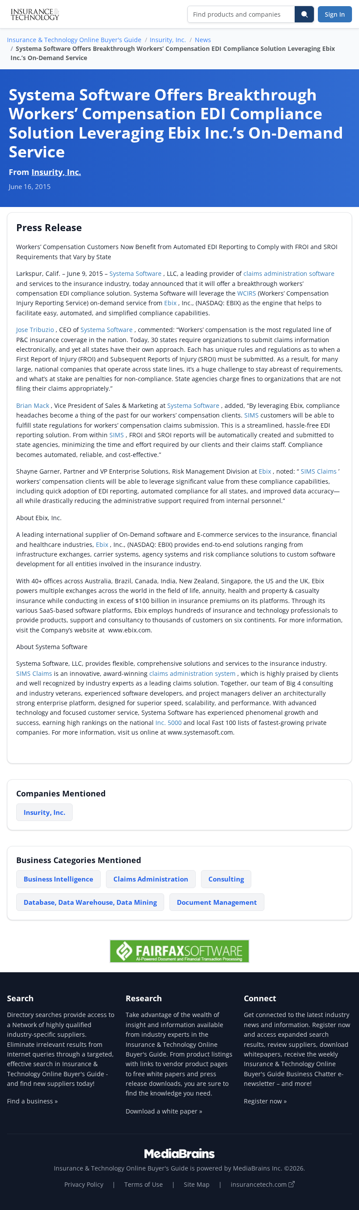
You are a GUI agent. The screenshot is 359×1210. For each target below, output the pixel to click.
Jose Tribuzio (36, 329)
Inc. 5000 (169, 722)
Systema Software (136, 273)
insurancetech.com (260, 1184)
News (203, 40)
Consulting (226, 878)
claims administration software (288, 273)
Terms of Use (143, 1184)
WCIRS (247, 293)
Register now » (265, 1101)
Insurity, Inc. (168, 40)
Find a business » (32, 1101)
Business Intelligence (58, 878)
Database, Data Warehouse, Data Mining (90, 902)
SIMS (252, 415)
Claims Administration (150, 878)
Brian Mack (33, 405)
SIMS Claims (319, 471)
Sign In (335, 14)
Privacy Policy (83, 1184)
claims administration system (193, 673)
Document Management (217, 902)
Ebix (171, 303)
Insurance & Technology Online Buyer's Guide (74, 40)
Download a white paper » (164, 1111)
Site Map (197, 1184)
